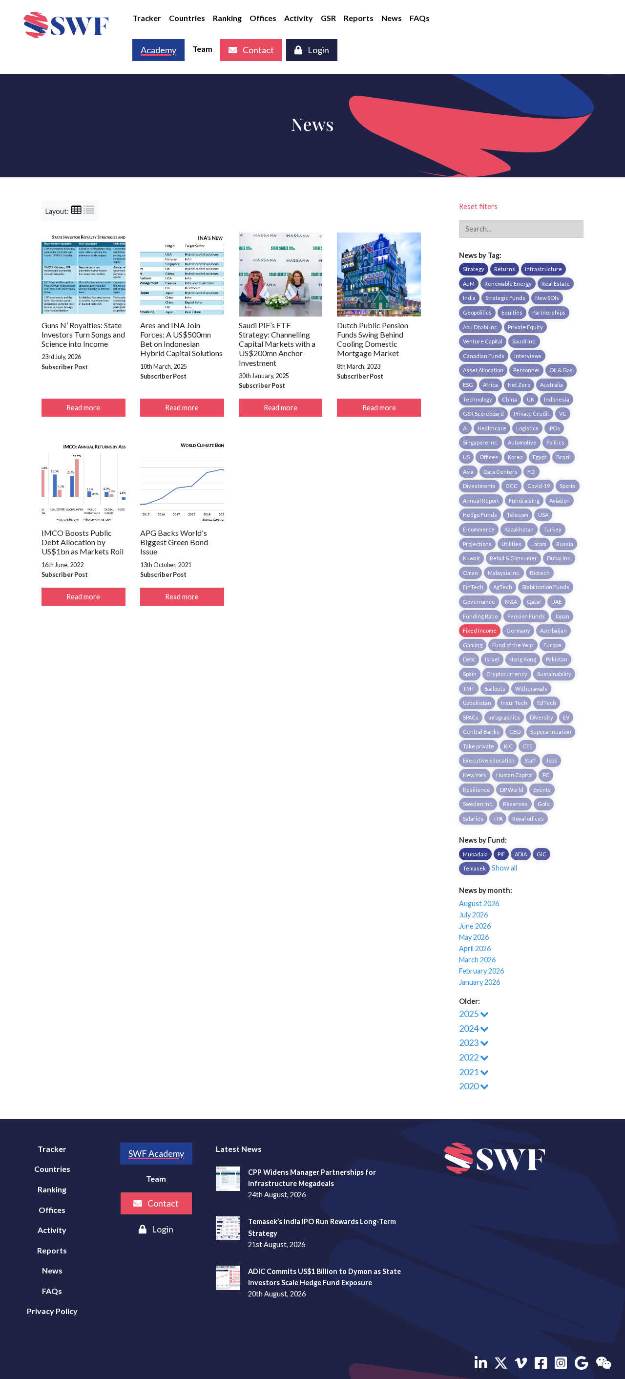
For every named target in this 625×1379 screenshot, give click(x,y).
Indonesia (556, 399)
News (391, 17)
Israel (492, 659)
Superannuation (550, 731)
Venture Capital (482, 341)
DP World (511, 789)
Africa (490, 385)
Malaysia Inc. (504, 573)
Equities (511, 312)
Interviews (528, 356)
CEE (527, 746)
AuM (469, 283)
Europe (552, 645)
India (469, 298)
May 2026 (474, 937)
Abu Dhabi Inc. (480, 327)
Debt (469, 659)
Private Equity (525, 327)
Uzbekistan (477, 703)
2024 (469, 1028)
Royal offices (528, 818)
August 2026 (479, 903)
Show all (504, 868)
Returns (504, 269)
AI (465, 428)
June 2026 (475, 926)
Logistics (527, 428)
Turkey (552, 529)
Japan (562, 616)
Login (317, 49)
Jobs (551, 760)
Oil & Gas (561, 370)
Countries (187, 17)
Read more (83, 407)
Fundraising (524, 500)
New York (474, 775)
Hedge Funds (480, 514)
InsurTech (514, 703)
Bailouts (494, 688)
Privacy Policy (52, 1310)
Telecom (517, 514)
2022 (469, 1057)
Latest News (239, 1148)
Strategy (473, 269)
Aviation (559, 500)
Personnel (526, 370)
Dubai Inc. (559, 558)
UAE (556, 601)
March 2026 (477, 959)
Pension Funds (526, 616)
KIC (508, 746)
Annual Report (481, 500)
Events (542, 789)
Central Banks (481, 731)
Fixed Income (480, 630)
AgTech (502, 587)
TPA (497, 818)
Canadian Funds (483, 356)
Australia (551, 385)
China (509, 399)
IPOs (554, 428)
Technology (477, 399)
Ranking (227, 17)
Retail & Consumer (513, 558)
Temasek (474, 868)
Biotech (540, 573)
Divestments (479, 486)
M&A (511, 601)
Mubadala (475, 854)
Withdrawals (531, 688)
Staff (530, 760)
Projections (477, 544)
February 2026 (481, 971)
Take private (478, 746)
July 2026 (473, 915)
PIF (501, 854)
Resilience (476, 789)
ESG (468, 385)
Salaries (473, 818)
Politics (555, 442)
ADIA (521, 854)
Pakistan (556, 659)
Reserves (515, 804)
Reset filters (478, 206)
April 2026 (475, 948)
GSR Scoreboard (483, 413)
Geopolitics (477, 312)
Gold (544, 804)
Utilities (511, 544)
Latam (538, 544)
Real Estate (556, 283)
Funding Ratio (480, 616)
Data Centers (500, 471)
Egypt (539, 457)
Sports (568, 486)
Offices (263, 17)
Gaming (472, 645)
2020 (469, 1086)
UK (530, 399)
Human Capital (514, 775)
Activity (298, 17)
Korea (515, 457)
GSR (328, 17)
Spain (470, 674)
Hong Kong (522, 659)
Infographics (504, 717)
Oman (470, 573)
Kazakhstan (519, 529)
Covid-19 (538, 486)
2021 (469, 1071)
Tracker (146, 17)
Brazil (563, 457)
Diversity (541, 717)
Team (202, 48)
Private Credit (531, 413)
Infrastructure (543, 269)
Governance (479, 601)
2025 (469, 1013)
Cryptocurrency (506, 674)
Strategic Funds (505, 298)
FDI (531, 471)
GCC (511, 486)
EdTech (546, 703)
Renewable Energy (508, 283)
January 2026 (479, 982)
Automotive (522, 442)
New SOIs (547, 298)
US (466, 457)
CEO (515, 731)
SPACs (471, 717)
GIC (541, 854)
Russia (564, 544)
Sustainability (554, 674)
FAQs (420, 17)
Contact (257, 49)
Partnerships (548, 312)
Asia (468, 471)
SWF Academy (156, 1153)
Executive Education (489, 760)
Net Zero (519, 385)
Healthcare (492, 428)
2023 (469, 1042)
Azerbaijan (553, 630)
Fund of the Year (513, 645)
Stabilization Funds (545, 587)
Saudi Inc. (524, 341)
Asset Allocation (483, 370)
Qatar (534, 601)
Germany (518, 630)
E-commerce (479, 529)
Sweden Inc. (478, 804)
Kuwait (471, 558)
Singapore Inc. (480, 442)
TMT (469, 688)
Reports (359, 17)
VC (562, 413)
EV (566, 717)
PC (545, 775)
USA (543, 514)
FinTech (473, 587)
